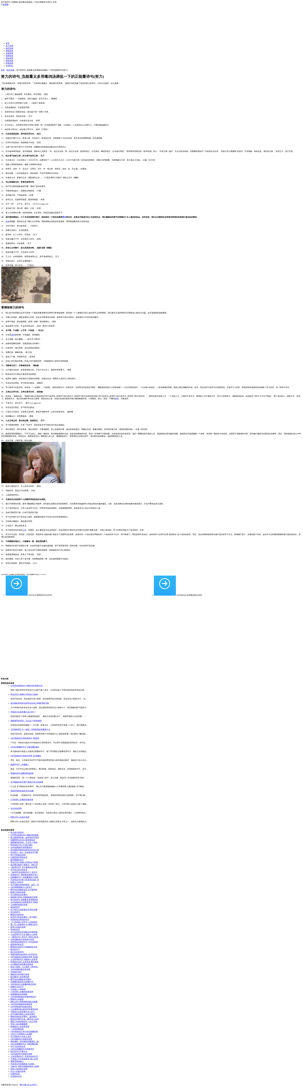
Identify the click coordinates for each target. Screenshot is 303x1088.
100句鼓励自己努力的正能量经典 (24, 1032)
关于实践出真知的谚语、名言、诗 (24, 885)
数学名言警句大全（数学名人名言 (24, 1019)
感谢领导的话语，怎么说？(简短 (24, 842)
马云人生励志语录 (18, 1071)
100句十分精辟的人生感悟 (21, 1034)
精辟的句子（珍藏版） (19, 765)
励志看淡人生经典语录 (19, 977)
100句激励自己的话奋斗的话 (22, 939)
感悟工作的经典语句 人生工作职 (23, 1022)
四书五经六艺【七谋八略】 (21, 845)
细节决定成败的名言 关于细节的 (23, 890)
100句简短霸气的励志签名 (21, 1007)
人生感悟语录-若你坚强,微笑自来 (24, 1009)
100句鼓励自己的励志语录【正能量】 (26, 756)
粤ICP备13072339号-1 (28, 1085)
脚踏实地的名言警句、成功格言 (23, 1017)
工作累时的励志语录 (18, 905)
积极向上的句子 (17, 987)
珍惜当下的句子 (17, 882)
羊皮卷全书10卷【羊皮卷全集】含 (24, 880)
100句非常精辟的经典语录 (21, 1004)
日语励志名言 (16, 972)
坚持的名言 (15, 929)
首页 (3, 70)
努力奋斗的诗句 (17, 832)
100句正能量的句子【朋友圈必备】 (25, 747)
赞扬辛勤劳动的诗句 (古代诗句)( (23, 954)
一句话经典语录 (17, 1029)
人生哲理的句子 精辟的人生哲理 (23, 959)
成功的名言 (15, 907)
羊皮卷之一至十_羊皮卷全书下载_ (24, 852)
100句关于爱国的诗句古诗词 (40, 595)
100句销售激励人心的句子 (21, 887)
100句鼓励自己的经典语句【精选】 (25, 738)
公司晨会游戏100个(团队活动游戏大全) (26, 686)
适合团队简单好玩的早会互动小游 (24, 850)
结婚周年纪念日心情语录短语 (22, 840)
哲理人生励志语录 (18, 927)
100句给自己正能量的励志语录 (189, 595)
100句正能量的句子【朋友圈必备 (24, 1044)
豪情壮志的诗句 (17, 915)
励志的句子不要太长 (18, 1051)
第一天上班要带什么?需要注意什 (24, 925)
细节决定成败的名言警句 (20, 979)
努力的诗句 (15, 912)
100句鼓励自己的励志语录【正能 (24, 957)
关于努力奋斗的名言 (18, 870)
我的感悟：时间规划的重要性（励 (24, 1041)
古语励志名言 (16, 1076)
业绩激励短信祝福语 (18, 994)
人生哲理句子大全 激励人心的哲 (23, 934)
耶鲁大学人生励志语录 (19, 817)
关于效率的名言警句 (18, 895)
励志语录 (10, 70)
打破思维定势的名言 (18, 857)
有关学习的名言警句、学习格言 (23, 917)
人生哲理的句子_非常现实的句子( (24, 1056)
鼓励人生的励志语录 (18, 1069)
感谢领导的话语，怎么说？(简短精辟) (26, 721)
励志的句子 (15, 949)
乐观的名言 (15, 1074)
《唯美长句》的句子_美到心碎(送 (24, 937)
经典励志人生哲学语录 (19, 1027)
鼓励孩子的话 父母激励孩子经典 (23, 897)
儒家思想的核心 (17, 1061)
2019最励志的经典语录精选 (21, 964)
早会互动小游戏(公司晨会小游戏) (24, 694)
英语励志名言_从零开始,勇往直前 (24, 962)
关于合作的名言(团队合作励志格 (24, 932)
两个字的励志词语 (18, 855)
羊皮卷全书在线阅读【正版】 (22, 1064)
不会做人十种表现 (18, 989)
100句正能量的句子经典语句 (22, 1049)
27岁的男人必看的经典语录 (21, 800)
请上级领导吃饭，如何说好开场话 (24, 837)
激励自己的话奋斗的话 (19, 974)
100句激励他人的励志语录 (21, 1039)
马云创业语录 (16, 808)
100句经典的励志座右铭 (20, 969)
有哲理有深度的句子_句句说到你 (24, 942)
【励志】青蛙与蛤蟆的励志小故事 (24, 1066)
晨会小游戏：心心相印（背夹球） (24, 967)
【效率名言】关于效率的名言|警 (23, 867)
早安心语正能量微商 (18, 1024)
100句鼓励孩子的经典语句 (21, 847)
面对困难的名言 (17, 860)
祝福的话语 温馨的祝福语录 (22, 773)
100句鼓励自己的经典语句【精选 (24, 902)
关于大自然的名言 (18, 1046)
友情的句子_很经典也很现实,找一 (24, 875)
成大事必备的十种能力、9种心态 (24, 865)
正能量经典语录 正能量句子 (22, 982)
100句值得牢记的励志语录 (21, 1054)
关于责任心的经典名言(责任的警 (24, 910)
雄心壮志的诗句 (17, 952)
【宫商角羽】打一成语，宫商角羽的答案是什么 (30, 729)
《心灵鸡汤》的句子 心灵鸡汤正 (23, 922)
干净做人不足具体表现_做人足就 (24, 1059)
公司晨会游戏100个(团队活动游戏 (24, 835)
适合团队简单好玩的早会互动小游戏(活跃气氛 (29, 703)
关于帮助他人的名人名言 (20, 1037)
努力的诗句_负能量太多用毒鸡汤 (24, 900)
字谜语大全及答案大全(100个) (22, 712)
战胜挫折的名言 (17, 944)
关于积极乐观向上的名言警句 (22, 1014)
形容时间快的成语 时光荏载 (22, 791)
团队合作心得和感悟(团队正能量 (24, 1002)
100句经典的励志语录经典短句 (23, 997)
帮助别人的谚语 (17, 999)
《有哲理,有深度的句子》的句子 (23, 872)
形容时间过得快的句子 (19, 920)
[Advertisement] (151, 23)
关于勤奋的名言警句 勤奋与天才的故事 (26, 782)
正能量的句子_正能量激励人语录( (24, 877)
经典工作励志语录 (18, 892)
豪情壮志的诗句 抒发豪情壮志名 (23, 947)
